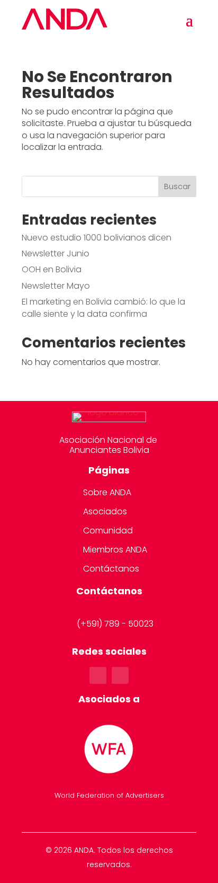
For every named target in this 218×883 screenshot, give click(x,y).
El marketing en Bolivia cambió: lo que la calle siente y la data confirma (103, 307)
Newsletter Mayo (56, 286)
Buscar (177, 186)
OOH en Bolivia (51, 269)
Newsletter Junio (55, 253)
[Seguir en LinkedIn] (120, 675)
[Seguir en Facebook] (97, 675)
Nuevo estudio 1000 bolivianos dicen (96, 237)
